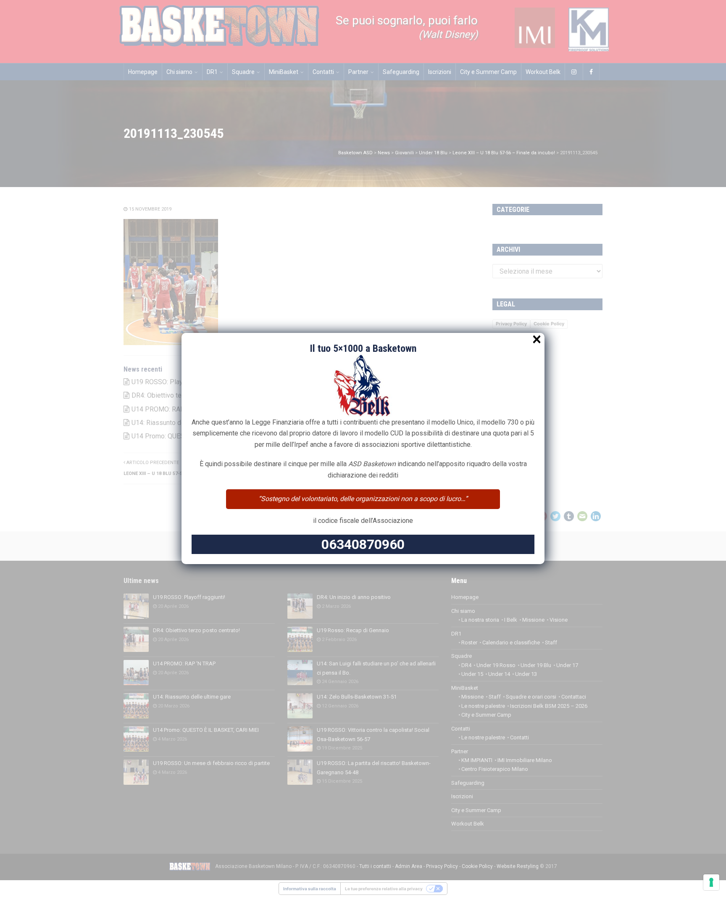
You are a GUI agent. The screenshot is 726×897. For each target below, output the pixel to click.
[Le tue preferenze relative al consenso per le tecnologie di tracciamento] (711, 882)
